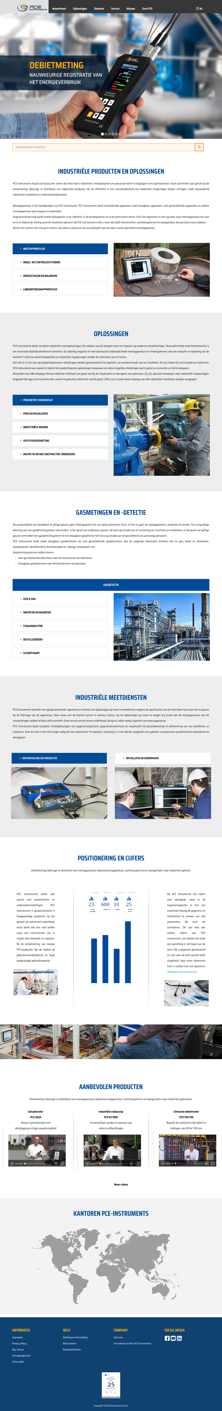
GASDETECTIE (111, 585)
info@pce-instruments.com (182, 972)
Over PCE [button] (147, 8)
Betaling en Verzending (75, 1337)
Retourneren (69, 1343)
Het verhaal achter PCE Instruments (132, 1343)
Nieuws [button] (131, 8)
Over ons (118, 1337)
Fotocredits (18, 1362)
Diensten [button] (99, 8)
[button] (199, 8)
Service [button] (115, 8)
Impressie (17, 1337)
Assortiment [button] (59, 8)
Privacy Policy (19, 1343)
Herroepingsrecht (21, 1356)
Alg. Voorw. (18, 1349)
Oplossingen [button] (80, 8)
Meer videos (121, 1184)
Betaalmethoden (72, 1349)
